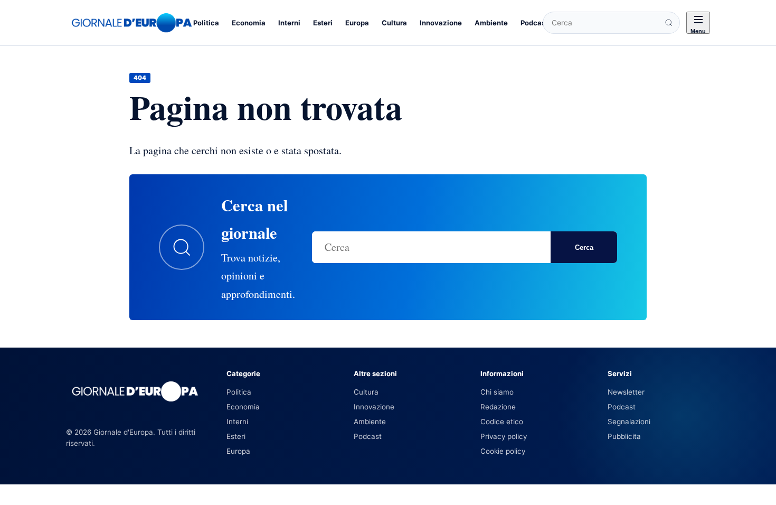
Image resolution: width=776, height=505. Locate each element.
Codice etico (501, 421)
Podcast (534, 22)
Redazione (498, 407)
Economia (249, 22)
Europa (357, 22)
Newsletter (626, 392)
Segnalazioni (629, 421)
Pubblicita (624, 436)
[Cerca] (668, 22)
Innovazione (441, 22)
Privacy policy (503, 436)
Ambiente (491, 22)
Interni (289, 22)
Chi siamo (497, 392)
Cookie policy (502, 451)
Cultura (394, 22)
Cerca (584, 247)
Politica (206, 22)
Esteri (323, 22)
